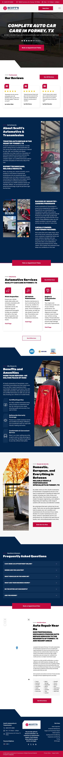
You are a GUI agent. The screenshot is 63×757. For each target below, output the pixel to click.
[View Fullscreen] (5, 625)
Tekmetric (11, 754)
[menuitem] (47, 753)
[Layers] (29, 620)
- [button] (5, 622)
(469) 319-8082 (8, 2)
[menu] (60, 8)
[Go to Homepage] (11, 7)
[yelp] (33, 744)
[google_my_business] (36, 744)
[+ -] (17, 649)
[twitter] (31, 744)
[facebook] (28, 744)
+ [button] (5, 620)
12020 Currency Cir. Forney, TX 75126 (29, 2)
